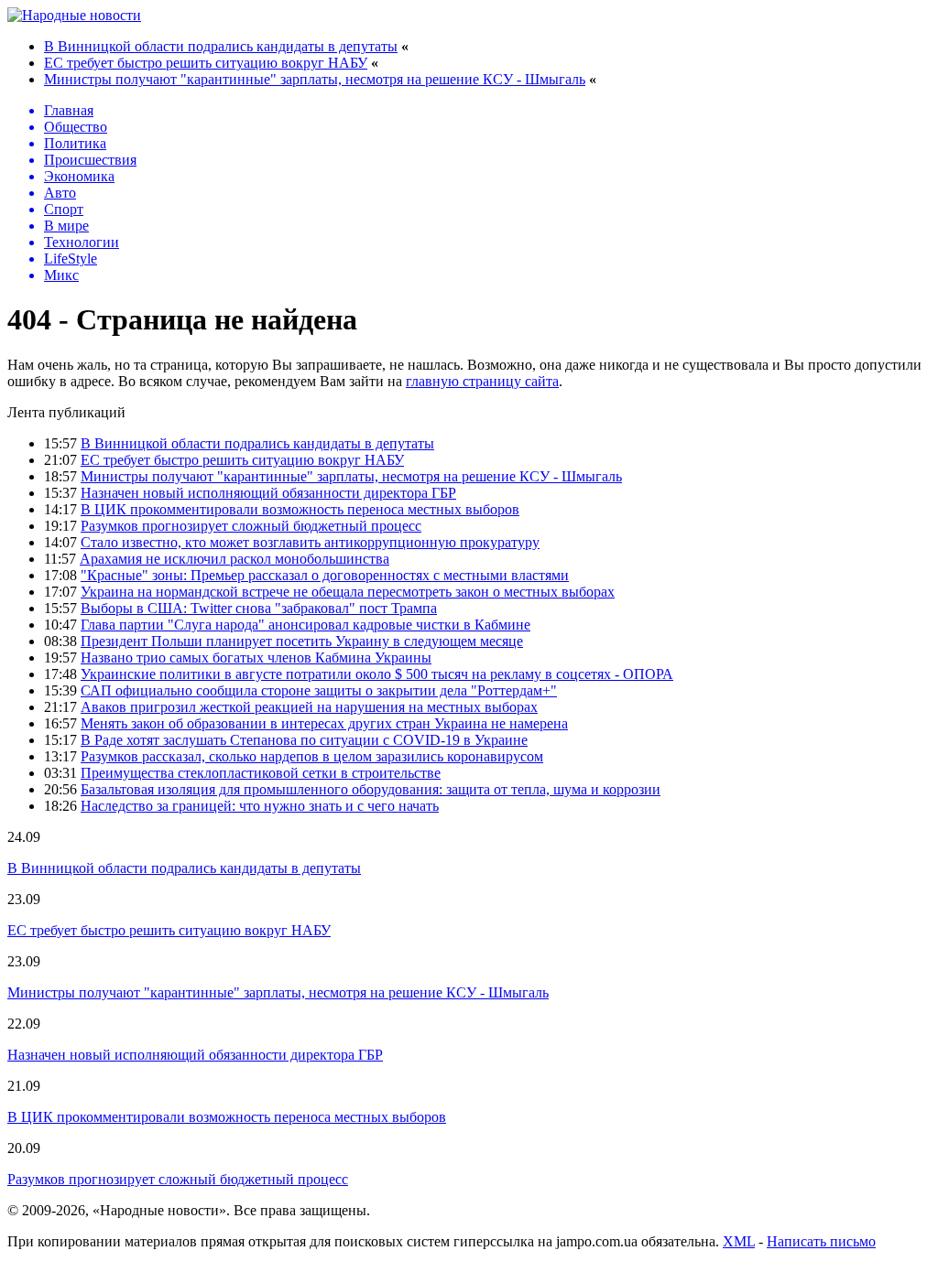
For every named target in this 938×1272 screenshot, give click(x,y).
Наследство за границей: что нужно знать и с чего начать (260, 806)
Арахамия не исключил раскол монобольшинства (234, 558)
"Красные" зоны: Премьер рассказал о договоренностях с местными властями (325, 575)
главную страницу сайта (482, 381)
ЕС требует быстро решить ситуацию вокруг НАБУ (205, 62)
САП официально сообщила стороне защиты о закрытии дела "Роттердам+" (319, 690)
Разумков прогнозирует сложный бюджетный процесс (251, 526)
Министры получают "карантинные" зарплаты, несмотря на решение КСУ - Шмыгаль (314, 79)
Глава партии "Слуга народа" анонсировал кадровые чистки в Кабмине (305, 624)
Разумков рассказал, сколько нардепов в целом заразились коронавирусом (312, 756)
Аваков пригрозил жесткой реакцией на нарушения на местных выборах (309, 707)
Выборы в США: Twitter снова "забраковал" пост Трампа (259, 608)
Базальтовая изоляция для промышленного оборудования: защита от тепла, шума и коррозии (370, 789)
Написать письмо (821, 1241)
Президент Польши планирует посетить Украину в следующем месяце (302, 641)
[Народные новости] (74, 15)
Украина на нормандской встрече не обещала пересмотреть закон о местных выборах (348, 591)
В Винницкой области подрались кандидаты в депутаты (221, 46)
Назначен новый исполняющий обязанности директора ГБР (268, 493)
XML (739, 1241)
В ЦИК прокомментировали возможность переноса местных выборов (300, 509)
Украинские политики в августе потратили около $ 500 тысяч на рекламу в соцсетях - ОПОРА (377, 674)
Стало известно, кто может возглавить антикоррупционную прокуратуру (310, 542)
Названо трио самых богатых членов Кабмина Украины (256, 657)
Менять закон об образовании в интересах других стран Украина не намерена (324, 723)
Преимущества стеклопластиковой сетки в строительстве (261, 773)
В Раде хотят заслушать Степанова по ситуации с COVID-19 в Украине (304, 740)
